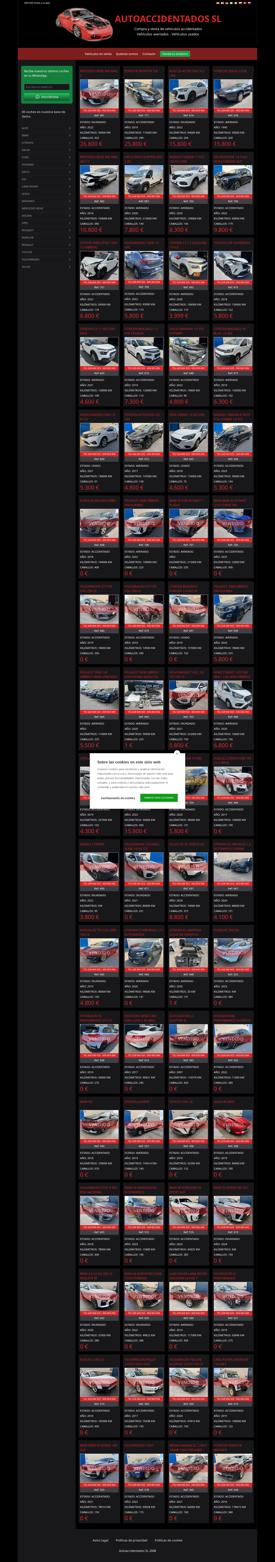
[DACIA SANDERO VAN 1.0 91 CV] (99, 437)
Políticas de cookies (169, 1540)
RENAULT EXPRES (92, 844)
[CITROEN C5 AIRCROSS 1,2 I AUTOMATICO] (144, 952)
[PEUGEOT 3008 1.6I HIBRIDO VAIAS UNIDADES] (99, 695)
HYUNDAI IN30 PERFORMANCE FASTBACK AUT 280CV (232, 1020)
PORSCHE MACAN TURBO (98, 501)
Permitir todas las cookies (158, 798)
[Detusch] (226, 3)
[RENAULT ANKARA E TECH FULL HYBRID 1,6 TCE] (233, 437)
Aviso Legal (100, 1540)
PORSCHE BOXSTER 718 (141, 71)
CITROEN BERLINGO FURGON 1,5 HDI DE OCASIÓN (183, 590)
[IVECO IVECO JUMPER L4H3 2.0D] (144, 179)
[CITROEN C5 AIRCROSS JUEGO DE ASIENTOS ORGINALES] (188, 952)
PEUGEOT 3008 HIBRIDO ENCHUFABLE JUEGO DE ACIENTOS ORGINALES (142, 676)
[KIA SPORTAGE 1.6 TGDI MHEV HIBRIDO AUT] (233, 179)
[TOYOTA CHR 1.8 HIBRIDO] (233, 265)
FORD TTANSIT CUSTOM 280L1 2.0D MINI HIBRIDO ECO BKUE (232, 676)
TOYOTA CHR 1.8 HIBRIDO (232, 243)
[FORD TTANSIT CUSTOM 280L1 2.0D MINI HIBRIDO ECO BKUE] (233, 695)
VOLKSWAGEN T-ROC (139, 1445)
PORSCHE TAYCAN (226, 930)
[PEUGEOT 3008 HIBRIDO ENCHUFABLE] (233, 609)
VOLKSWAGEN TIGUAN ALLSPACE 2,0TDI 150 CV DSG (186, 1364)
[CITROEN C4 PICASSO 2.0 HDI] (144, 437)
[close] (177, 753)
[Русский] (249, 3)
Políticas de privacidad (131, 1540)
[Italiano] (235, 3)
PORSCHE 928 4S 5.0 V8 (230, 71)
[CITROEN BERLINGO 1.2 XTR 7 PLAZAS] (144, 351)
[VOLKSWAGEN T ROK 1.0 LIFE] (144, 265)
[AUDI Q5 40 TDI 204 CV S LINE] (188, 93)
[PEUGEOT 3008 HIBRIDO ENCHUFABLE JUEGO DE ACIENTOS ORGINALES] (144, 695)
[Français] (231, 3)
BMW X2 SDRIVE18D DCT (231, 1188)
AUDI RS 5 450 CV (92, 1360)
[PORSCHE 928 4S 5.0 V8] (233, 93)
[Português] (244, 3)
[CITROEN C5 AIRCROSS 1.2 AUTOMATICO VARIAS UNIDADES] (233, 866)
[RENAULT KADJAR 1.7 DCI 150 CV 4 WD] (188, 179)
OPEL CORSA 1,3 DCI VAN (186, 415)
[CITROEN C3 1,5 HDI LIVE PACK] (99, 351)
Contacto (149, 54)
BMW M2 (86, 1102)
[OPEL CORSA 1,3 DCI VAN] (188, 437)
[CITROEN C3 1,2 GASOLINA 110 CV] (188, 265)
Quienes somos (127, 54)
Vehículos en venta (98, 54)
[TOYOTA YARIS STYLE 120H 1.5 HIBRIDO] (99, 265)
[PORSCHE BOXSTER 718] (144, 93)
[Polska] (240, 3)
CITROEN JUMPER (137, 1102)
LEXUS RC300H (224, 1102)
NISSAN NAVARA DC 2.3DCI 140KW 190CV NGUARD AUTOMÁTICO (188, 1449)
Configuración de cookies (118, 798)
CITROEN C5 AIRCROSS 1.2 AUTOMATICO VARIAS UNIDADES (232, 848)
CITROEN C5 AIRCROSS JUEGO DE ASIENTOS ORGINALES (185, 934)
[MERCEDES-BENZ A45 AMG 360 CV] (99, 179)
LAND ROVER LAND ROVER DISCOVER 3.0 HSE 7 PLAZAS (188, 1278)
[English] (222, 3)
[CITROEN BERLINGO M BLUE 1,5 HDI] (233, 351)
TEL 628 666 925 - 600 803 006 (99, 110)
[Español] (217, 3)
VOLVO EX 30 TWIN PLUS (186, 844)
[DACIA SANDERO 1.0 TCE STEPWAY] (188, 351)
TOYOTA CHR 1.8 (180, 1102)
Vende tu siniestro (175, 54)
